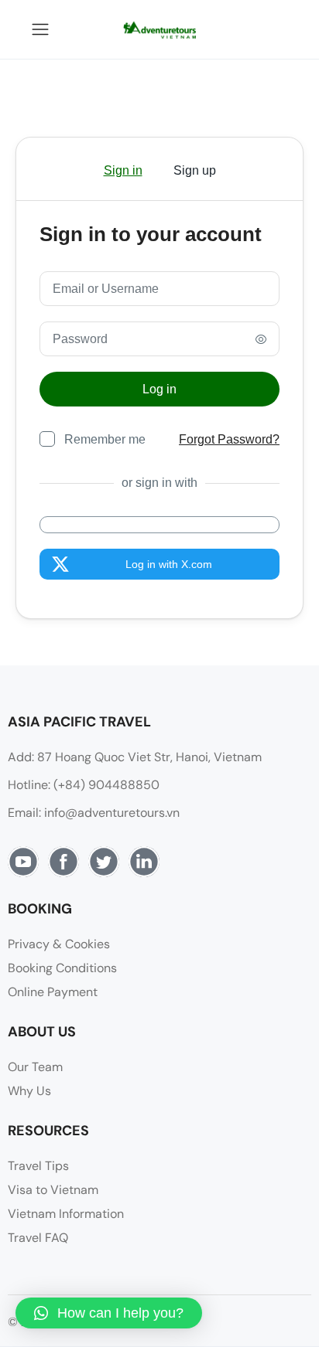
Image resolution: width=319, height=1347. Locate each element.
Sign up (194, 170)
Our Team (35, 1067)
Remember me (105, 439)
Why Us (29, 1091)
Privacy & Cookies (59, 944)
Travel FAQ (38, 1238)
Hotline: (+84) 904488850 (84, 785)
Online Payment (53, 992)
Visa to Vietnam (53, 1190)
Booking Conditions (62, 968)
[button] (108, 1313)
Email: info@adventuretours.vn (94, 812)
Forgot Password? (229, 439)
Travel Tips (38, 1166)
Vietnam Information (66, 1214)
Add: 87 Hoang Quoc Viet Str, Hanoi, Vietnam (135, 757)
